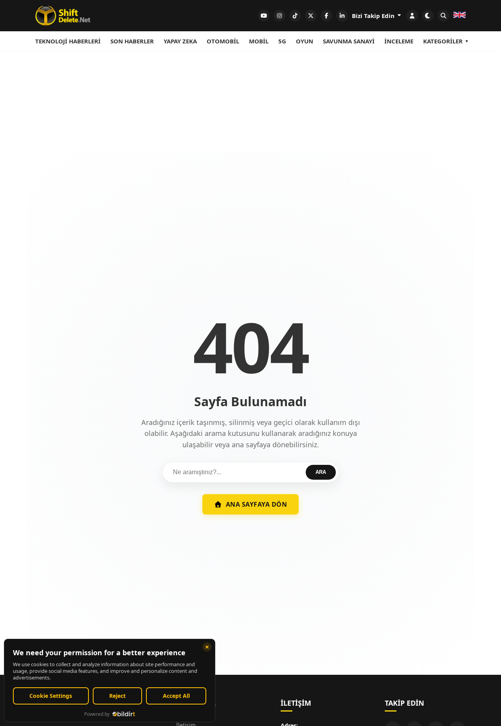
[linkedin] (342, 16)
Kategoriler (443, 41)
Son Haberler (132, 41)
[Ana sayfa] (62, 15)
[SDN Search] (443, 16)
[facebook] (326, 16)
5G (282, 41)
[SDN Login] (412, 16)
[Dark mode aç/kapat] (428, 16)
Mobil (259, 41)
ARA (320, 472)
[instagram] (279, 16)
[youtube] (264, 16)
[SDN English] (459, 16)
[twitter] (311, 16)
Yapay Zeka (180, 41)
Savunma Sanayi (349, 41)
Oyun (304, 41)
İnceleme (398, 41)
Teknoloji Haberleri (68, 41)
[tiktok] (295, 16)
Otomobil (223, 41)
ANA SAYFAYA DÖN (256, 504)
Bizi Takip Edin (374, 16)
